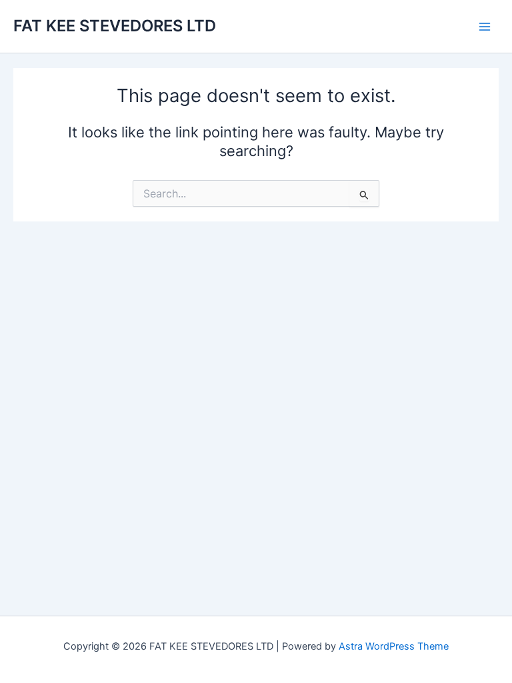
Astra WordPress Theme (394, 646)
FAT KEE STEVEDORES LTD (114, 25)
